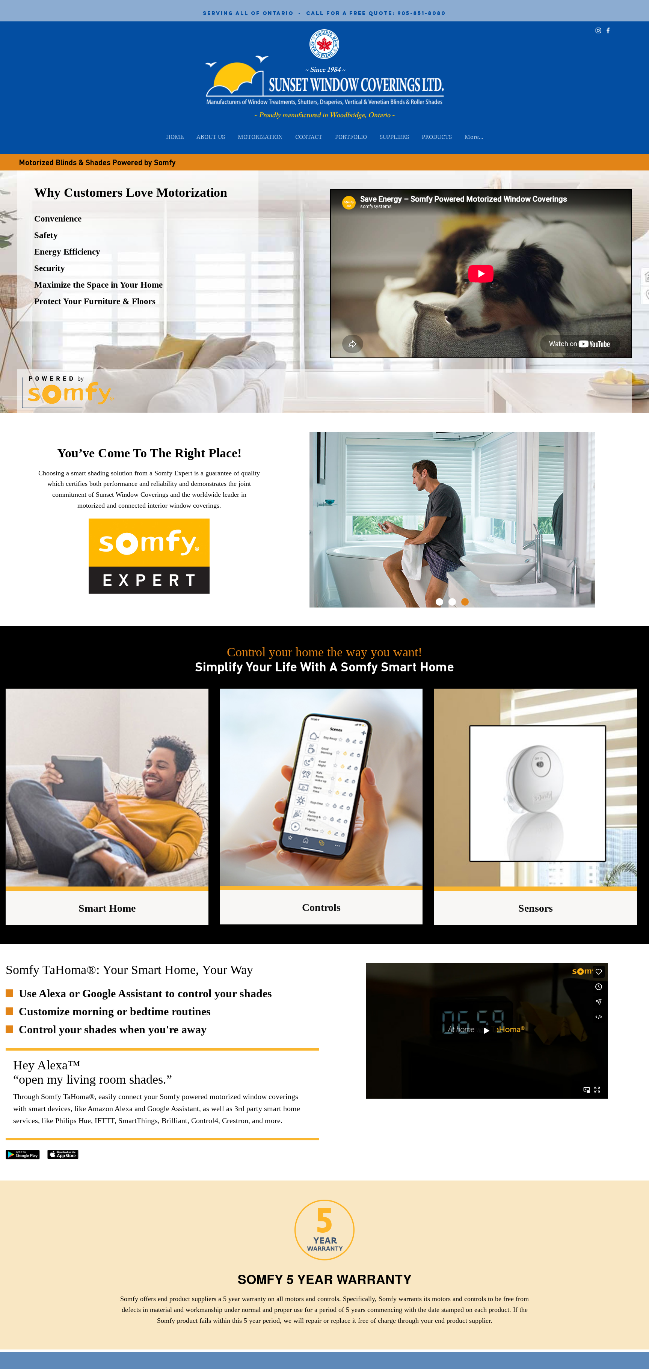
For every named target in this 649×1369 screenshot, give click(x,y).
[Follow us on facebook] (608, 30)
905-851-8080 (421, 13)
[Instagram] (598, 30)
